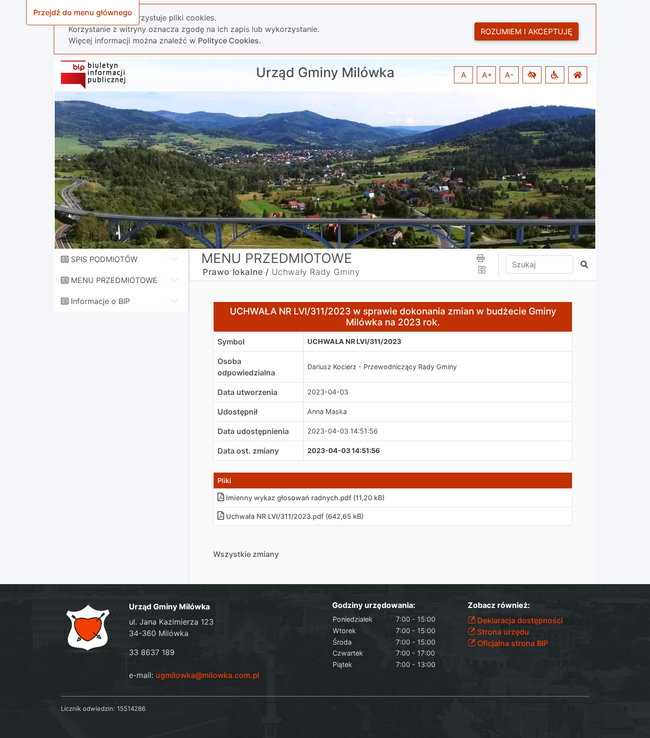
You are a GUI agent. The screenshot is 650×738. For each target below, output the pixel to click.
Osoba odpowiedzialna (246, 366)
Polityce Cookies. (229, 40)
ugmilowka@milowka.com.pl (207, 675)
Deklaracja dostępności (519, 620)
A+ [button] (487, 75)
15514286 (131, 708)
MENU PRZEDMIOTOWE (114, 280)
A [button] (463, 75)
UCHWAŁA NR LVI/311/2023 (354, 341)
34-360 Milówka (158, 633)
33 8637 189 (152, 652)
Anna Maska (327, 411)
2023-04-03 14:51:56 (342, 431)
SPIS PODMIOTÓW (104, 259)
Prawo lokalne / (236, 272)
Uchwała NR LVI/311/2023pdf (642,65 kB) (295, 516)
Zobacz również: (499, 605)
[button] (532, 74)
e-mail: (194, 675)
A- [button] (509, 75)
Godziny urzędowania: (373, 605)
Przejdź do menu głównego (82, 12)
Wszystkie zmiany (246, 554)
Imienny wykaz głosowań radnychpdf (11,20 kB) (305, 498)
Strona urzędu (502, 632)
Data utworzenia (247, 392)
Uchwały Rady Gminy (316, 272)
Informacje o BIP (100, 301)
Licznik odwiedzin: (88, 708)
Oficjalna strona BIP (511, 643)
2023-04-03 (327, 392)
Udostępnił (237, 411)
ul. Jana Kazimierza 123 (171, 622)
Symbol (231, 341)
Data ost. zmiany (248, 450)
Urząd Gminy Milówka (325, 73)
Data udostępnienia (253, 431)
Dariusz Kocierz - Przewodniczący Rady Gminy (382, 367)
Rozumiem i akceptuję (526, 31)
